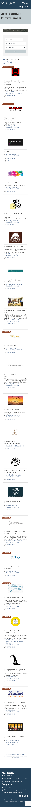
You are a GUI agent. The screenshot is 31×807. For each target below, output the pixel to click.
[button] (4, 59)
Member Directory (10, 754)
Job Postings (23, 756)
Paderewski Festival (15, 597)
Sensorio (9, 151)
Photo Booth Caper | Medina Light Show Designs (15, 82)
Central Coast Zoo (14, 246)
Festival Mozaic (12, 345)
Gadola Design (12, 409)
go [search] (16, 51)
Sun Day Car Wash (13, 213)
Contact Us (16, 757)
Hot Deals (16, 756)
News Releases (21, 754)
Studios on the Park (14, 702)
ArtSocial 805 (11, 183)
